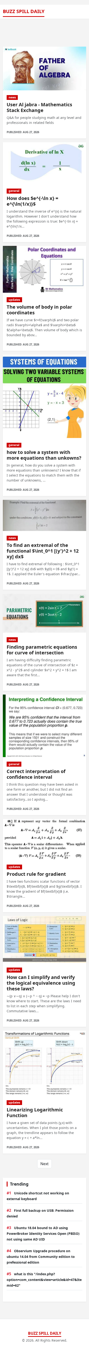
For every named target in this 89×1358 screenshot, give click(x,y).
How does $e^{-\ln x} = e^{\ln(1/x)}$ (32, 201)
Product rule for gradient (36, 874)
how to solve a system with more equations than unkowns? (44, 455)
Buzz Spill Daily (23, 11)
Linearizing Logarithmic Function (35, 1112)
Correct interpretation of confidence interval (36, 774)
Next (44, 1163)
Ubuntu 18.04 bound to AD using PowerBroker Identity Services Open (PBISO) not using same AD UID (43, 1233)
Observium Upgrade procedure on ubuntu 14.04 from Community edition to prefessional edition (41, 1257)
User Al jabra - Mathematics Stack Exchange (39, 107)
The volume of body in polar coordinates (39, 310)
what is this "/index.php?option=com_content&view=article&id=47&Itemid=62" (44, 1280)
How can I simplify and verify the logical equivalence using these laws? (41, 983)
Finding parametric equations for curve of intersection (42, 650)
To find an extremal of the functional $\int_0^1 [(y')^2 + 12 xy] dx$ (43, 551)
